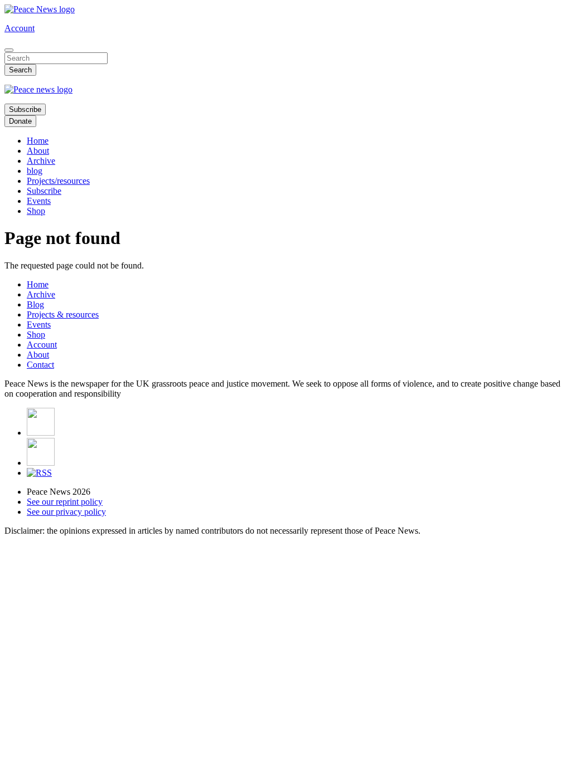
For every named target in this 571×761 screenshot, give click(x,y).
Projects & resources (63, 314)
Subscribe (25, 109)
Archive (41, 160)
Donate (20, 121)
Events (39, 201)
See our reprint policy (65, 501)
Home (38, 140)
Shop (36, 211)
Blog (35, 304)
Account (19, 28)
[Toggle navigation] (8, 50)
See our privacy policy (66, 511)
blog (34, 170)
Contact (40, 364)
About (38, 150)
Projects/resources (58, 181)
